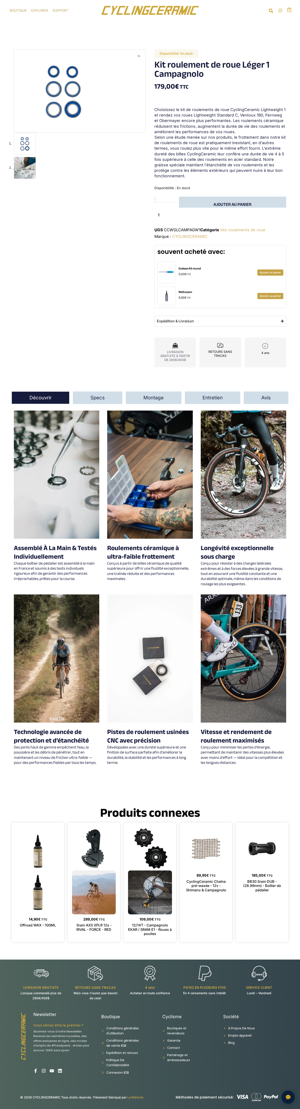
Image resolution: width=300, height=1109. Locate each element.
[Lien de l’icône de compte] (280, 10)
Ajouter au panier (232, 204)
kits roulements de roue (242, 230)
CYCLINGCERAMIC (190, 236)
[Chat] (288, 1097)
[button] (271, 11)
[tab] (40, 397)
